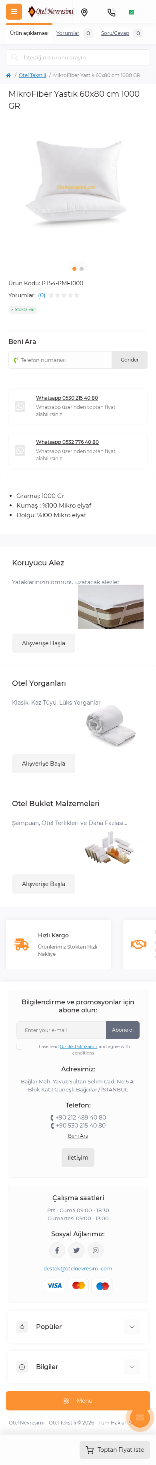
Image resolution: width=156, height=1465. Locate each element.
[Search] (15, 57)
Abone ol (123, 1030)
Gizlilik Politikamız (79, 1046)
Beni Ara (78, 1136)
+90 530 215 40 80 (81, 1125)
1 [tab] (74, 269)
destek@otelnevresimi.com (78, 1269)
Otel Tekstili (32, 75)
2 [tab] (82, 269)
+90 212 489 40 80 (81, 1117)
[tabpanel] (78, 186)
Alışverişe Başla (43, 643)
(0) (42, 295)
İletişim (78, 1157)
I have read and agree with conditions (83, 1050)
